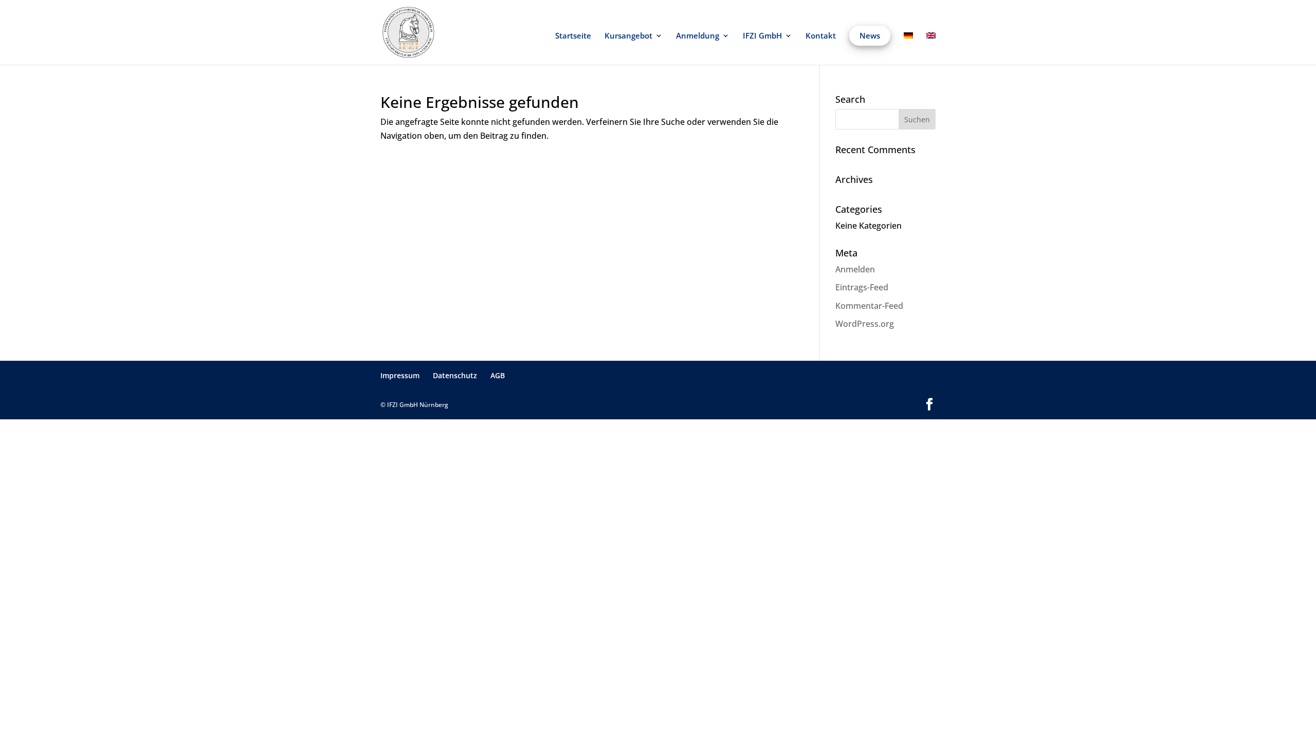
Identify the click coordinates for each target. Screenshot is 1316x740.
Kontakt (821, 36)
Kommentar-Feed (869, 305)
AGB (497, 375)
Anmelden (855, 269)
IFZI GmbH (762, 36)
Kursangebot (628, 36)
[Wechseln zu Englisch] (931, 48)
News (870, 35)
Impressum (399, 375)
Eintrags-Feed (861, 287)
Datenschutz (455, 375)
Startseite (573, 36)
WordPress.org (864, 323)
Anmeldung (697, 36)
